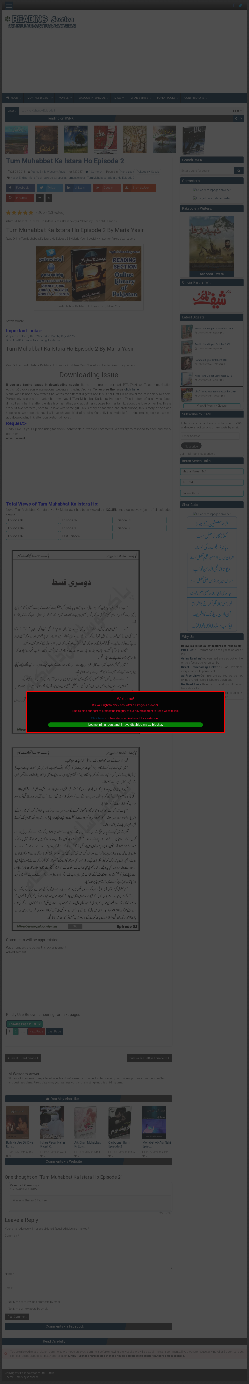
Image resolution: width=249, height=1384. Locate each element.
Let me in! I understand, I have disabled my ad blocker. (125, 724)
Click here (97, 718)
